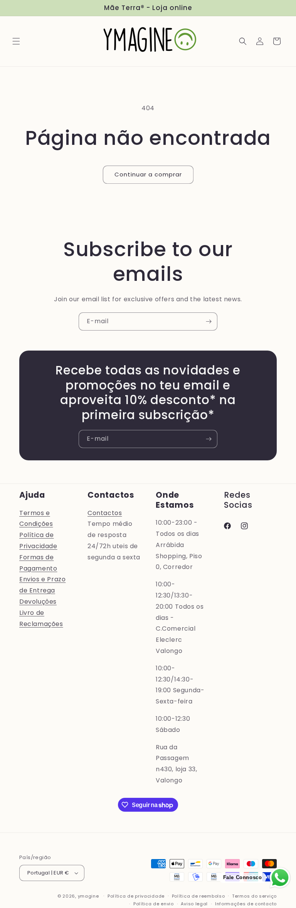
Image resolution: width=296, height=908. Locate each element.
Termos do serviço (254, 896)
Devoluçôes (38, 601)
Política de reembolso (198, 896)
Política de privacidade (136, 896)
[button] (16, 41)
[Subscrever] (208, 321)
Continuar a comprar (148, 174)
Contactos (104, 513)
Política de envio (153, 904)
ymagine (88, 896)
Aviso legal (194, 904)
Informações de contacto (246, 904)
